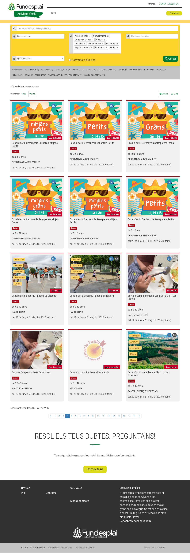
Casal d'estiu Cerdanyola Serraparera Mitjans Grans (36, 221)
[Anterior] (51, 416)
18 (134, 416)
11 (98, 416)
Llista (175, 94)
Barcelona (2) (92, 70)
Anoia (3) (60, 70)
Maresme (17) (135, 70)
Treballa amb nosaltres (155, 547)
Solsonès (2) (40, 75)
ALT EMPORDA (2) (31, 70)
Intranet (151, 4)
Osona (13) (161, 70)
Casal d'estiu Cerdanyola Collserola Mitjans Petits (35, 144)
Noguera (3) (149, 70)
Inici (53, 13)
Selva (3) (29, 75)
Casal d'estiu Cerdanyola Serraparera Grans (151, 142)
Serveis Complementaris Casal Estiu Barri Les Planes (152, 297)
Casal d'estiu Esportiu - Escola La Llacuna (34, 295)
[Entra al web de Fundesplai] (95, 532)
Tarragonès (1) (55, 75)
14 (114, 416)
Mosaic (164, 94)
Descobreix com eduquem (135, 521)
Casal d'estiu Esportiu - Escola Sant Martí (92, 295)
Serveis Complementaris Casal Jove (31, 372)
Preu (24, 94)
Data (33, 94)
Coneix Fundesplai (169, 4)
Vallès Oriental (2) (73, 75)
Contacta (174, 13)
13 (108, 416)
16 (124, 416)
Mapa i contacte (79, 500)
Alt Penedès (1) (47, 70)
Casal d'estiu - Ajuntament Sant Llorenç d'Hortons (149, 374)
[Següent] (139, 416)
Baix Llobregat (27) (75, 70)
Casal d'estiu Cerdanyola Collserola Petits (92, 142)
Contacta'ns (95, 469)
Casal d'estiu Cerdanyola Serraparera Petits (151, 219)
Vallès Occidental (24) (94, 75)
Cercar (172, 58)
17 (129, 416)
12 (103, 416)
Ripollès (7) (18, 75)
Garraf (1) (123, 70)
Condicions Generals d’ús (60, 547)
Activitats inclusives (83, 59)
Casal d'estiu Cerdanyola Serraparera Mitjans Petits (94, 221)
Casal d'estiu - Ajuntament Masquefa (89, 372)
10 (93, 416)
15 (119, 416)
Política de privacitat (85, 547)
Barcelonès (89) (108, 70)
